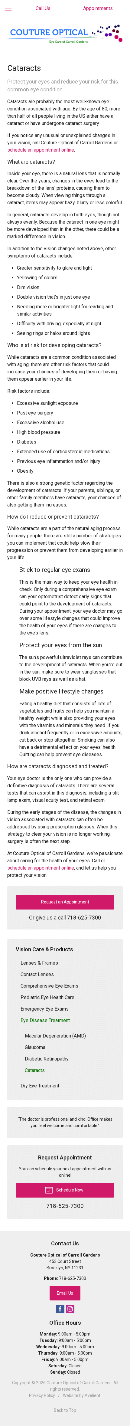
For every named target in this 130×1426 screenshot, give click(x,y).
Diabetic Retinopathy (47, 1059)
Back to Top (65, 1410)
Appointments (98, 8)
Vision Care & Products (44, 949)
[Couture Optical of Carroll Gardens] (65, 34)
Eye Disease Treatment (45, 1020)
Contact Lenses (37, 974)
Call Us (43, 8)
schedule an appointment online (40, 150)
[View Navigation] (10, 8)
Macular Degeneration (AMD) (55, 1036)
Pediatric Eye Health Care (47, 997)
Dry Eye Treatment (40, 1086)
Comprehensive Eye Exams (49, 986)
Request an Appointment (65, 902)
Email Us (65, 1293)
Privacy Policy (42, 1395)
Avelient (92, 1395)
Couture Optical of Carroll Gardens (79, 1382)
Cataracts (35, 1070)
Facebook (60, 1309)
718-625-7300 (84, 918)
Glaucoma (35, 1047)
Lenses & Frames (39, 963)
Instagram (70, 1309)
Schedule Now (69, 1190)
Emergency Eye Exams (45, 1009)
